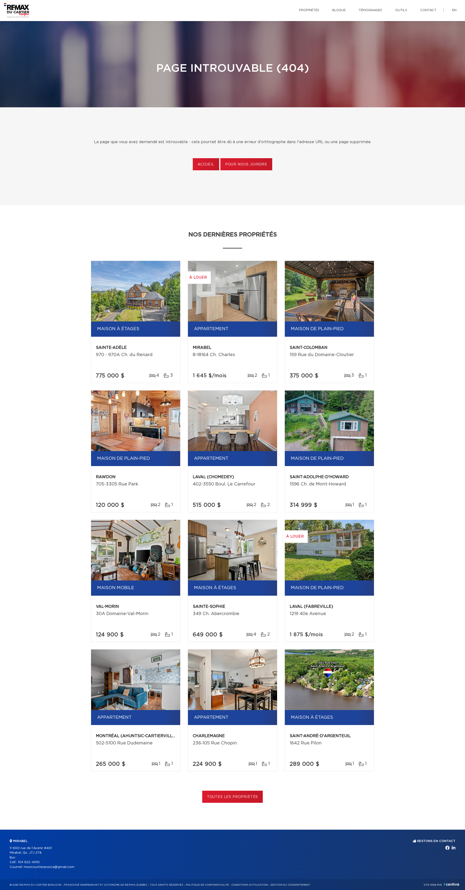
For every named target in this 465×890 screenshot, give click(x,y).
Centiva (451, 884)
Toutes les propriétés (232, 797)
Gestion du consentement (290, 885)
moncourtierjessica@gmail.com (49, 867)
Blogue (339, 10)
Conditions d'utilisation (249, 885)
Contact (428, 10)
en (454, 10)
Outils (401, 10)
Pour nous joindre (246, 164)
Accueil (206, 164)
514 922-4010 (29, 862)
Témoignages (370, 10)
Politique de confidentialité (207, 885)
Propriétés (309, 10)
